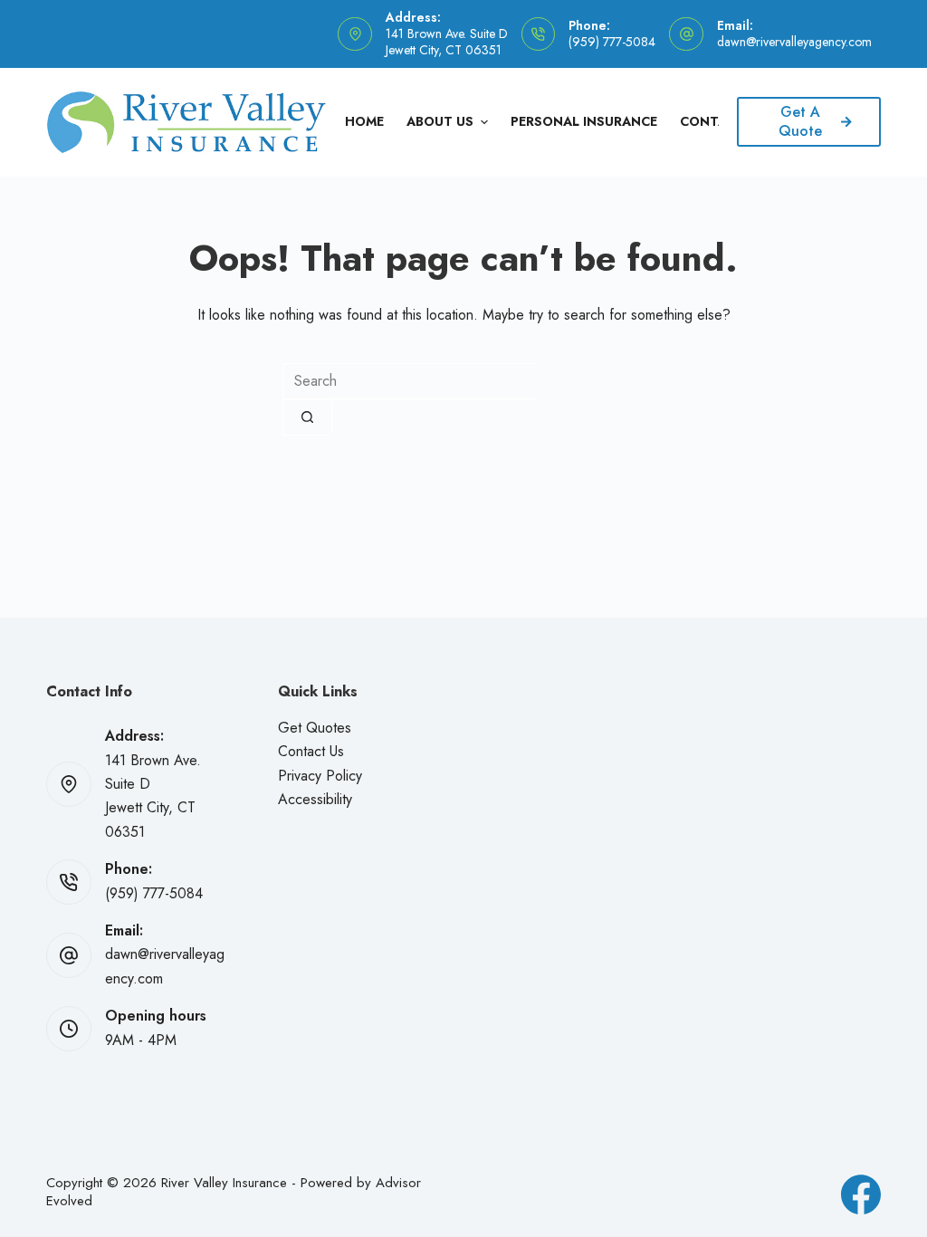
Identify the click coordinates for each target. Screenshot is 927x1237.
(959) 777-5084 (612, 42)
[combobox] (409, 381)
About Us (439, 121)
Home (364, 121)
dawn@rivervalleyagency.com (794, 42)
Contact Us (311, 751)
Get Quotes (314, 727)
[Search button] (307, 417)
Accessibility (315, 799)
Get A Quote (800, 121)
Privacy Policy (320, 775)
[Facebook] (861, 1194)
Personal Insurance (584, 121)
